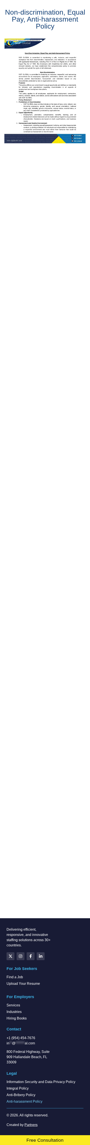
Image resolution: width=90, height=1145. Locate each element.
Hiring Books (17, 1018)
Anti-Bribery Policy (21, 1095)
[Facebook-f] (31, 956)
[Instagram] (20, 956)
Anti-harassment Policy (24, 1101)
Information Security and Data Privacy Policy (41, 1082)
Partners (31, 1125)
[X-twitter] (10, 956)
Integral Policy (18, 1088)
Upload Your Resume (23, 983)
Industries (14, 1012)
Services (13, 1005)
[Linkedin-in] (41, 956)
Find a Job (15, 977)
